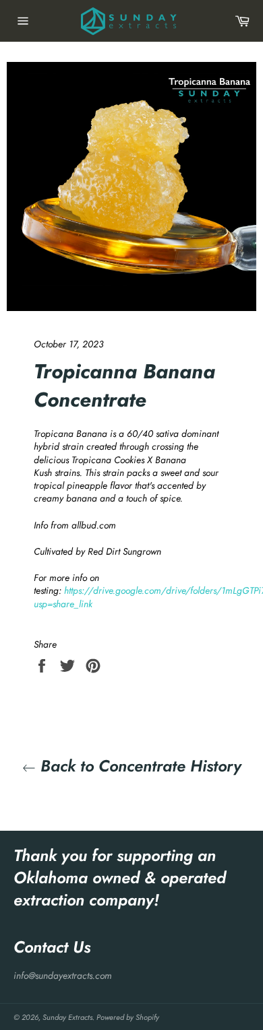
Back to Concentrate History (138, 766)
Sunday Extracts (67, 1017)
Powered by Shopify (127, 1017)
